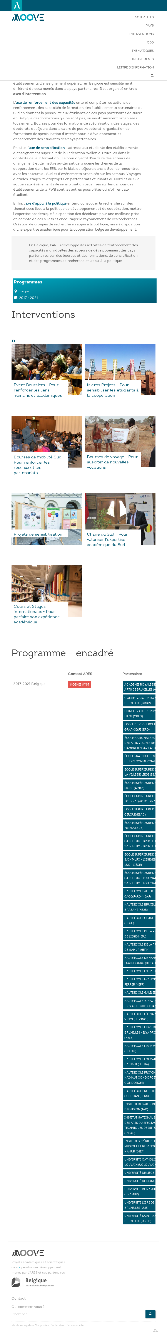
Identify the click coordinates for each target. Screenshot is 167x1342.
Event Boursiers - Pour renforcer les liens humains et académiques (38, 390)
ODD (150, 42)
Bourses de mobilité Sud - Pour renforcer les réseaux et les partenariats (39, 465)
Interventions (141, 34)
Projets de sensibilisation (38, 534)
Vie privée (41, 1325)
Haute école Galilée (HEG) (144, 992)
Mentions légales (22, 1325)
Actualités (144, 17)
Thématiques (143, 51)
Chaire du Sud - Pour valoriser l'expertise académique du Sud (107, 539)
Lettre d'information (135, 67)
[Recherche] (135, 76)
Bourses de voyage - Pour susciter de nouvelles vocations (112, 462)
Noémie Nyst (79, 684)
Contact (19, 1298)
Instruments (143, 59)
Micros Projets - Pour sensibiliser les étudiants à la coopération (113, 390)
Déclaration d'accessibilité (67, 1325)
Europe (24, 291)
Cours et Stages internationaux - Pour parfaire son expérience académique (37, 614)
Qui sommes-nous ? (28, 1307)
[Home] (31, 17)
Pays (150, 25)
